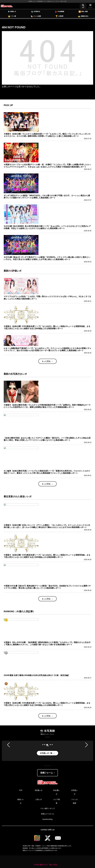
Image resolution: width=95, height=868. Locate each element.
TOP (20, 790)
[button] (42, 744)
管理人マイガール (47, 814)
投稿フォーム (46, 773)
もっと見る (46, 361)
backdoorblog (47, 819)
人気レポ (38, 799)
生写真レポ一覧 (46, 753)
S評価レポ (38, 790)
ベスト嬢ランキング (47, 808)
